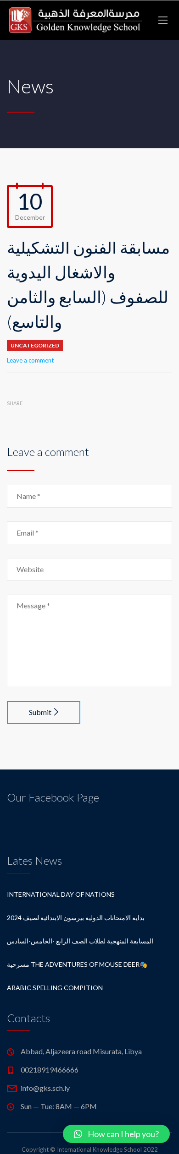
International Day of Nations (61, 894)
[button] (116, 1134)
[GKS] (75, 20)
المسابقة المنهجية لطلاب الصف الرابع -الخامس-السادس (80, 941)
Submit (40, 712)
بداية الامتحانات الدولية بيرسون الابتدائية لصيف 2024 (76, 917)
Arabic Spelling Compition (55, 987)
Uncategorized (35, 345)
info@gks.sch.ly (45, 1088)
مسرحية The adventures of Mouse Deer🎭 (77, 964)
